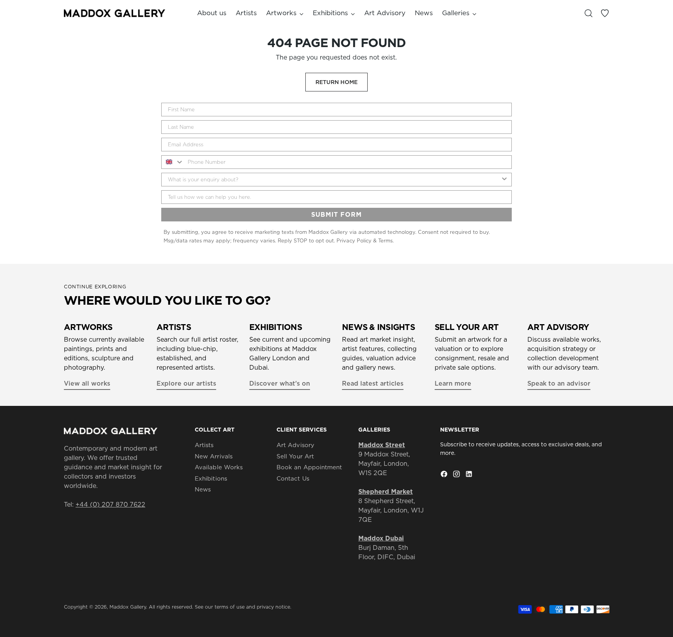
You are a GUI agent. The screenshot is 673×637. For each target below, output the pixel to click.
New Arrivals (214, 456)
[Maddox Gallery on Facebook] (444, 475)
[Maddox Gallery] (114, 13)
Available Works (219, 467)
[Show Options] (504, 179)
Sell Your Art (295, 456)
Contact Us (293, 478)
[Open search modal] (588, 13)
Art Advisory (295, 445)
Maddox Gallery (127, 607)
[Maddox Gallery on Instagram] (457, 475)
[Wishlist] (605, 13)
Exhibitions (211, 478)
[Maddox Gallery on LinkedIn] (469, 475)
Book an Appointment (309, 467)
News (203, 489)
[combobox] (173, 162)
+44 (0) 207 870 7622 (110, 504)
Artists (204, 445)
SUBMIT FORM (336, 214)
